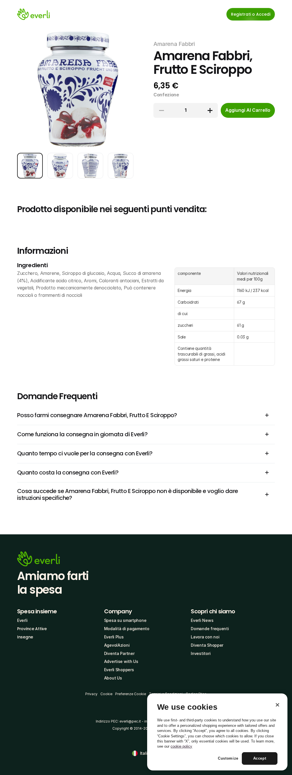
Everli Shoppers (119, 669)
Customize (228, 758)
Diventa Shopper (207, 645)
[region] (217, 731)
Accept (259, 758)
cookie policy (181, 746)
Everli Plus (114, 636)
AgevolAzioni (117, 645)
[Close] (277, 705)
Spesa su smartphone (125, 620)
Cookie (106, 694)
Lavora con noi (205, 636)
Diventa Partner (119, 653)
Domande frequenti (210, 628)
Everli (22, 620)
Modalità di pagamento (126, 628)
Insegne (25, 637)
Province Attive (32, 629)
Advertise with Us (121, 661)
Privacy (91, 694)
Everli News (202, 620)
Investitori (200, 653)
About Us (113, 677)
